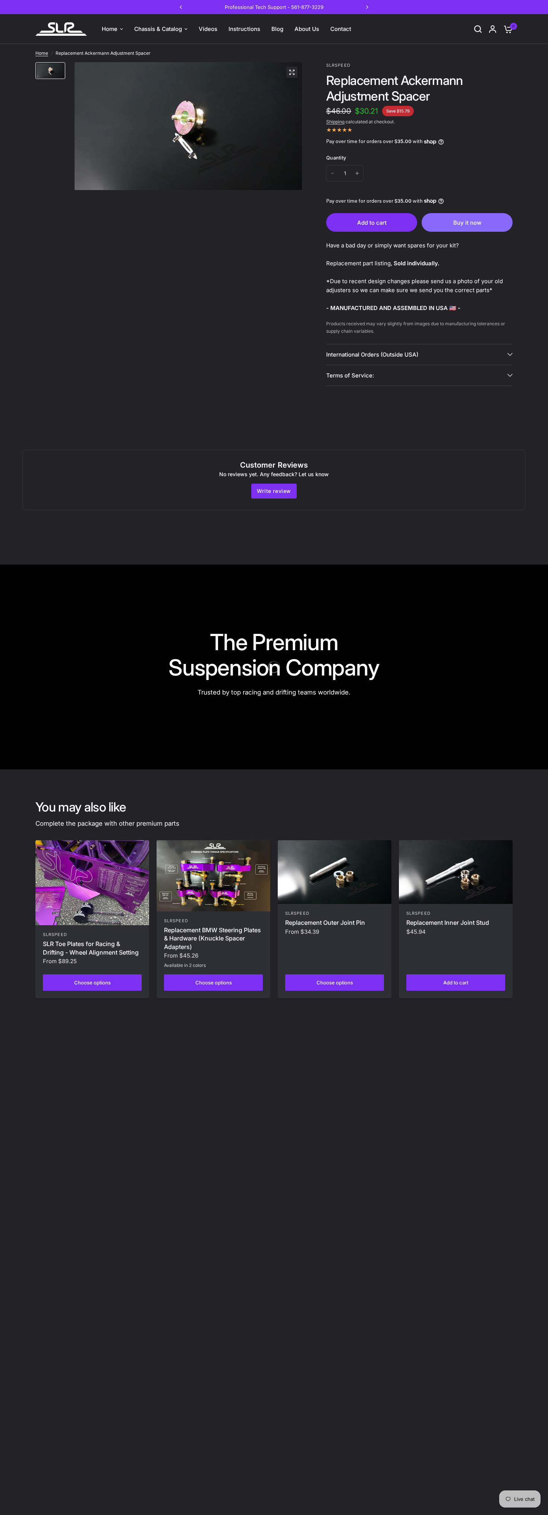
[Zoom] (291, 72)
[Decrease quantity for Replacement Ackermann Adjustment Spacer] (332, 173)
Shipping (335, 121)
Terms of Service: (350, 375)
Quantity (336, 158)
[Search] (477, 29)
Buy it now (467, 222)
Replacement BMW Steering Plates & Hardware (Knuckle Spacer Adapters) (212, 938)
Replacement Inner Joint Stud (447, 922)
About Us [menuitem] (307, 28)
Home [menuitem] (109, 28)
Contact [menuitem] (340, 28)
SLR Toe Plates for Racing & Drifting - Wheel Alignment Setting (91, 948)
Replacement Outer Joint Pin (325, 922)
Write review (274, 491)
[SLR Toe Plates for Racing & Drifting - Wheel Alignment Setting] (92, 883)
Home (41, 53)
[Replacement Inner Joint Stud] (456, 872)
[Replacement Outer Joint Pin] (334, 872)
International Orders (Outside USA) (372, 354)
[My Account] (492, 29)
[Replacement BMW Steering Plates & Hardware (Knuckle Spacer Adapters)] (213, 876)
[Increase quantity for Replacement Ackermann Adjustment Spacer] (357, 173)
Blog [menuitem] (277, 28)
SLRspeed (55, 934)
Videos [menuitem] (208, 28)
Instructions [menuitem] (244, 28)
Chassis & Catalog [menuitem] (158, 28)
